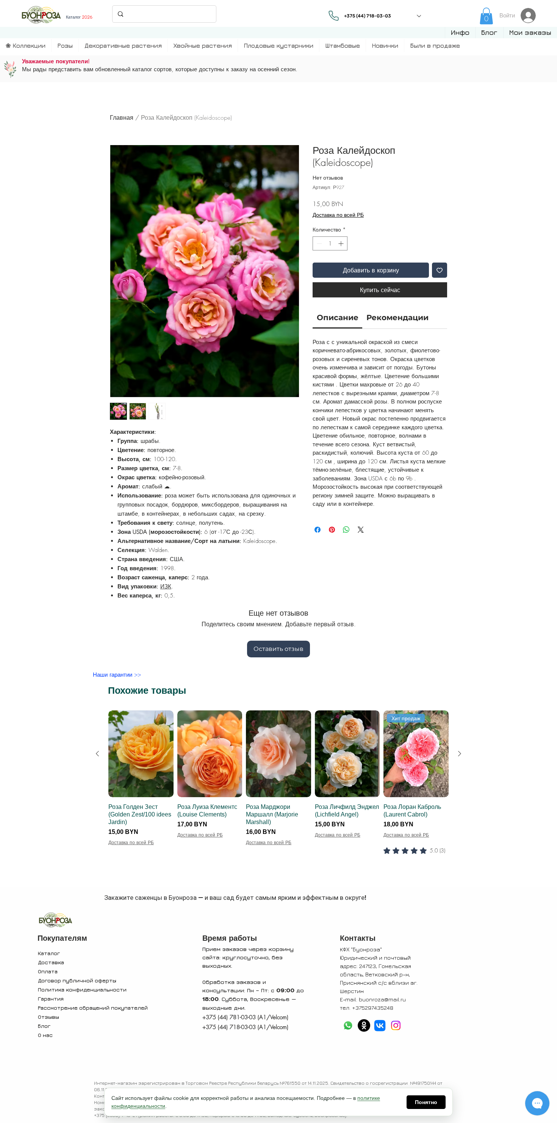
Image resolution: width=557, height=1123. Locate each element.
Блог (44, 1026)
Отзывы (48, 1017)
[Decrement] (318, 243)
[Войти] (530, 15)
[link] (486, 16)
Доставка (51, 962)
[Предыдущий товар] (97, 753)
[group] (278, 797)
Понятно (426, 1102)
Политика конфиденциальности (82, 989)
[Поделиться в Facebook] (317, 529)
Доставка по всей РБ (338, 214)
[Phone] (334, 15)
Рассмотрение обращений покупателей (93, 1007)
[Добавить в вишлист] (439, 270)
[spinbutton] (330, 243)
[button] (460, 32)
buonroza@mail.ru (382, 999)
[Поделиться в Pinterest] (331, 529)
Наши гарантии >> (117, 675)
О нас (45, 1035)
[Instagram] (396, 1025)
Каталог (49, 953)
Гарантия (51, 998)
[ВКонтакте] (380, 1025)
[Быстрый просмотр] (141, 753)
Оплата (48, 971)
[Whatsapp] (348, 1025)
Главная (121, 117)
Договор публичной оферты (77, 980)
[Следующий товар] (459, 753)
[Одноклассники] (364, 1025)
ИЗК (165, 586)
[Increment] (341, 243)
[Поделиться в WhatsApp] (346, 529)
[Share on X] (360, 529)
